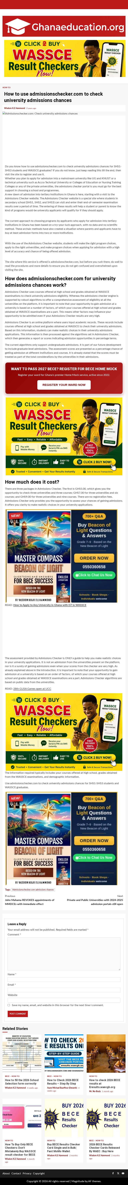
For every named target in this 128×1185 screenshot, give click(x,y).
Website (12, 995)
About (6, 1173)
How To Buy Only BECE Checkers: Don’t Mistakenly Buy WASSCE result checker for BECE (21, 1118)
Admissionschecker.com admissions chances (33, 890)
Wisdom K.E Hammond (15, 108)
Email (12, 984)
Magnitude (78, 1181)
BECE (7, 1076)
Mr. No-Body (95, 1091)
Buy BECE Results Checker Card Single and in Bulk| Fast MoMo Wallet (64, 1118)
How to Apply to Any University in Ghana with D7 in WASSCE (49, 605)
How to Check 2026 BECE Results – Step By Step (64, 1053)
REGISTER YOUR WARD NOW (64, 385)
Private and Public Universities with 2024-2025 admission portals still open (95, 900)
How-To (6, 87)
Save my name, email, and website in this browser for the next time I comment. (58, 1005)
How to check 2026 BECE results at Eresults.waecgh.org (106, 1053)
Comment (14, 934)
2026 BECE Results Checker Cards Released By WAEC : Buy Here (106, 1118)
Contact (16, 1173)
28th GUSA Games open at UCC (32, 688)
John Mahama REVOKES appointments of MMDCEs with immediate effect (29, 900)
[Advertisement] (64, 140)
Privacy (27, 1173)
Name (12, 974)
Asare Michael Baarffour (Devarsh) (62, 1088)
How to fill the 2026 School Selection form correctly (21, 1053)
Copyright (39, 1173)
